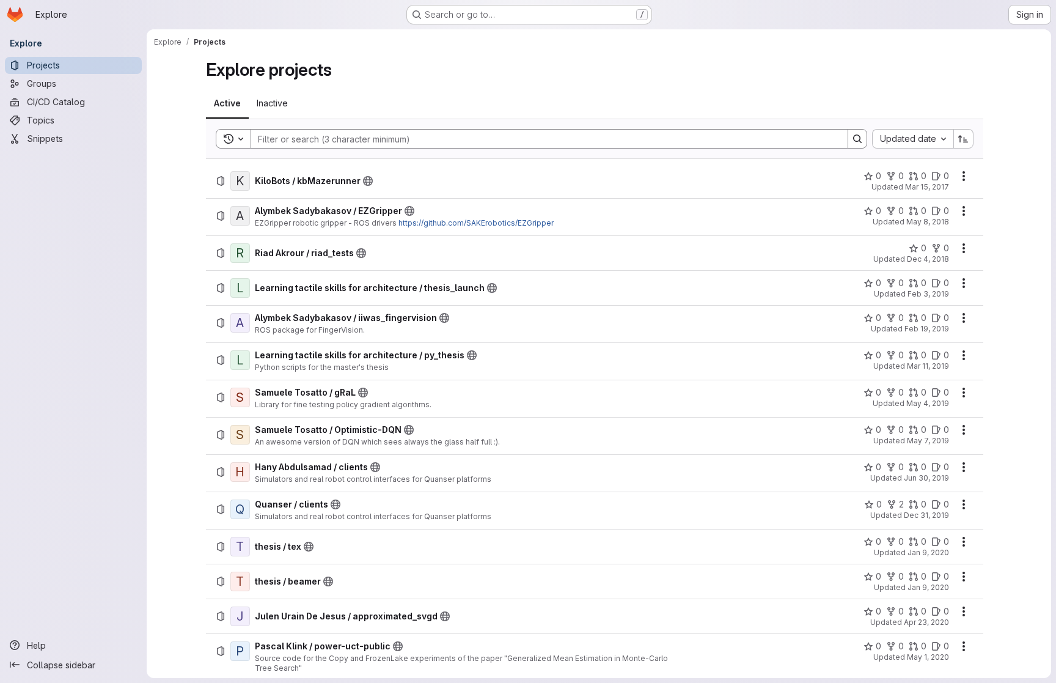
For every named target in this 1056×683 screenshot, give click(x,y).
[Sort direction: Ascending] (964, 139)
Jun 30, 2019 (926, 477)
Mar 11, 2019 (928, 366)
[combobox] (912, 139)
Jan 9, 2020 (928, 552)
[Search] (857, 139)
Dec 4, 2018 (928, 259)
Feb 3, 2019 (928, 293)
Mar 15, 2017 (927, 186)
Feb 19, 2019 (926, 328)
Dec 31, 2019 (926, 515)
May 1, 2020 (928, 657)
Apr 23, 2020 (926, 622)
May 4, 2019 (927, 403)
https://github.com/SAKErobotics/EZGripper (476, 222)
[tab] (227, 103)
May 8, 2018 (927, 221)
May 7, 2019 (928, 440)
